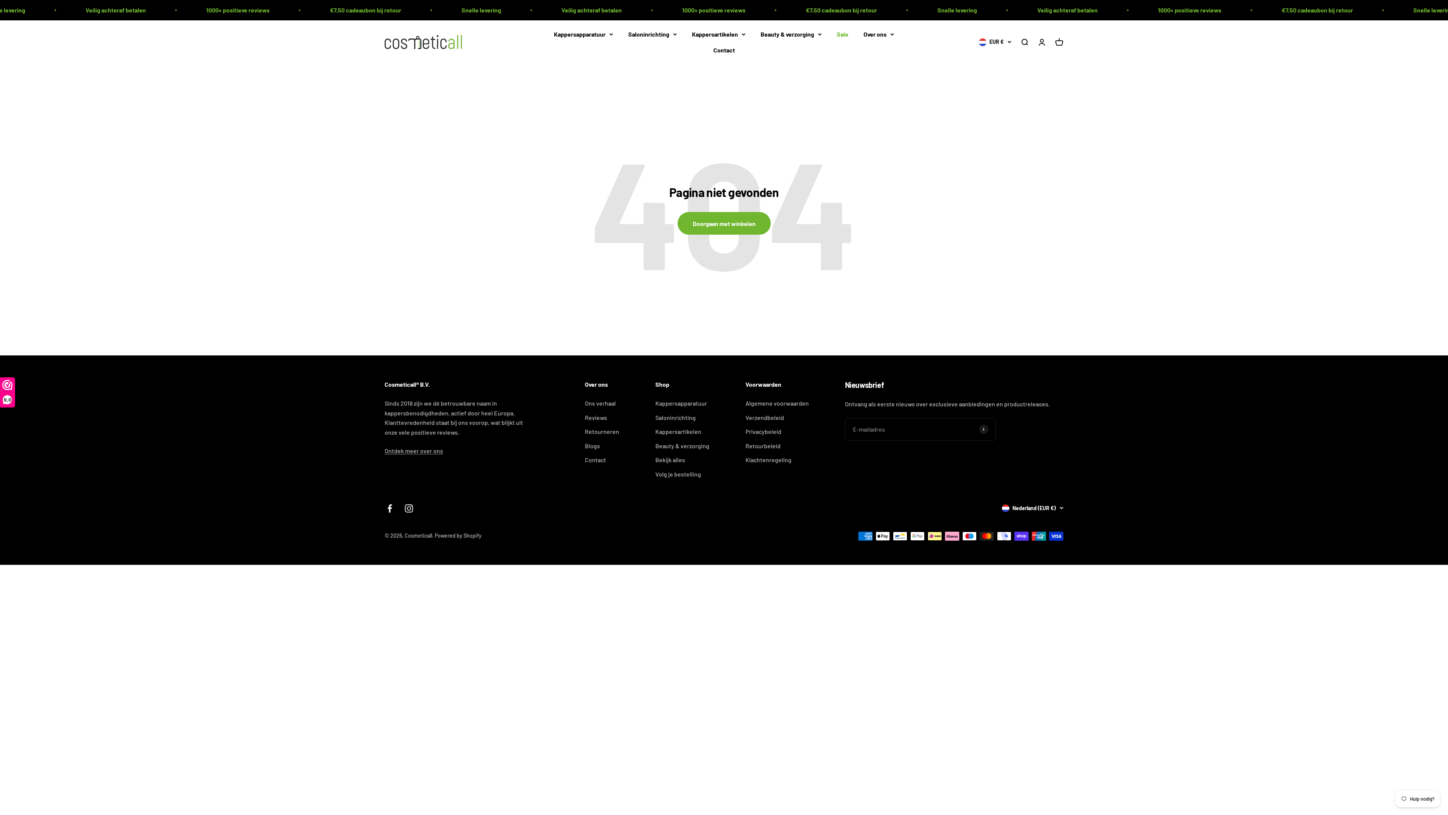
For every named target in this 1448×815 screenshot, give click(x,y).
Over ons (875, 34)
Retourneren (602, 431)
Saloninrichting (648, 34)
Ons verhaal (600, 403)
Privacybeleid (763, 431)
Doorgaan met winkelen (724, 223)
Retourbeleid (763, 445)
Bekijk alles (670, 459)
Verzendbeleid (764, 417)
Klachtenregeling (768, 459)
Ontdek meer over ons (414, 450)
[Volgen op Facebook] (390, 508)
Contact (724, 49)
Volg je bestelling (678, 474)
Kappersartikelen (715, 34)
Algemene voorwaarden (777, 403)
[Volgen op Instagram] (409, 508)
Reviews (596, 417)
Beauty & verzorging (787, 34)
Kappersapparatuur (580, 34)
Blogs (592, 445)
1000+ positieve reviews (159, 10)
